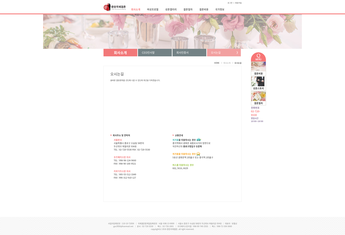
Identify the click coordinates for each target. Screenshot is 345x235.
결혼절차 (188, 9)
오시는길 (216, 52)
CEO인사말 (148, 52)
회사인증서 (182, 52)
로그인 (230, 2)
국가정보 (219, 9)
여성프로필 (152, 9)
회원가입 (238, 2)
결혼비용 (203, 9)
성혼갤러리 (171, 9)
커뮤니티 (139, 15)
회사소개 (135, 9)
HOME (216, 62)
